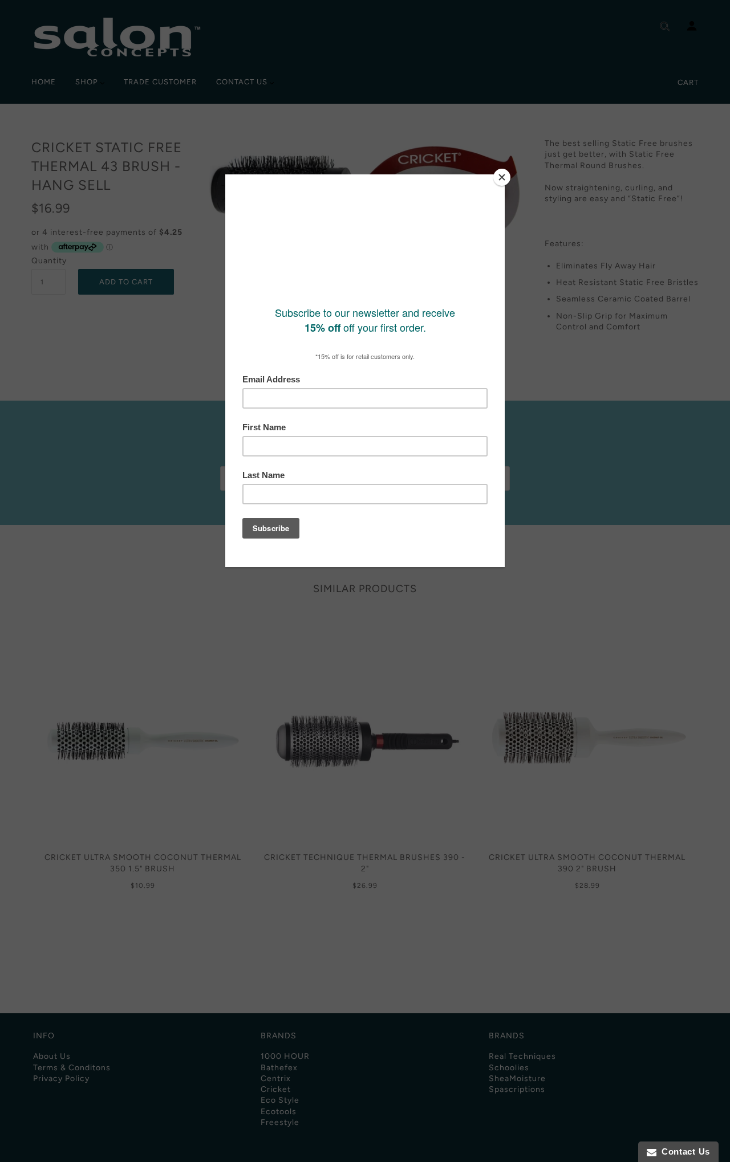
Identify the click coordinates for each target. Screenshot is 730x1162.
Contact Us (683, 1151)
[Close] (501, 177)
